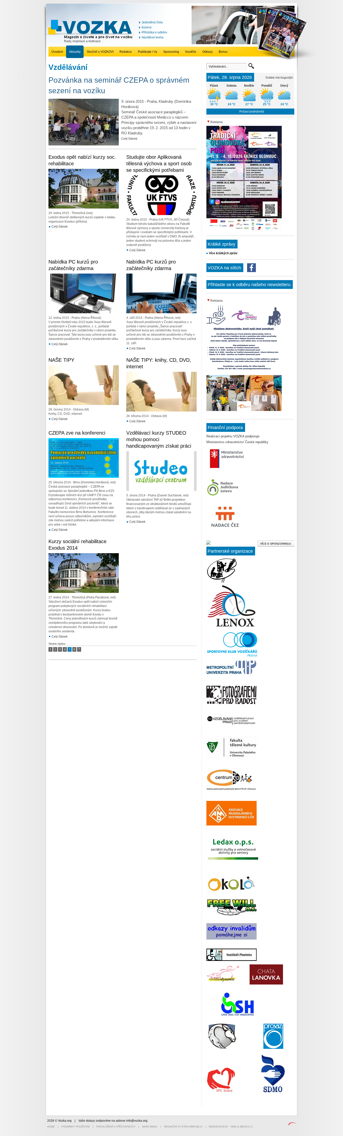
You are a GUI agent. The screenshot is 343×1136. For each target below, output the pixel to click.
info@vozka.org (136, 1120)
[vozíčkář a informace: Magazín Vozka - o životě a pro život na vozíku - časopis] (91, 38)
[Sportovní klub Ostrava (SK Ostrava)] (222, 1048)
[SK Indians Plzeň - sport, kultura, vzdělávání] (231, 627)
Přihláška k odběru (154, 32)
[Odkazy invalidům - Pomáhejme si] (231, 939)
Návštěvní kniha (152, 37)
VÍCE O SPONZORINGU (276, 543)
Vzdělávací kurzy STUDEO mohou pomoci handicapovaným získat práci (158, 439)
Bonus (223, 52)
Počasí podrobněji (251, 111)
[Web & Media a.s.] (292, 1124)
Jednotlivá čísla (152, 22)
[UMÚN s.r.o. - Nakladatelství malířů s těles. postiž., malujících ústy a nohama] (222, 582)
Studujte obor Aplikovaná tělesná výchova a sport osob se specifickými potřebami (159, 163)
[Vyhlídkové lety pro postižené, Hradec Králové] (237, 1015)
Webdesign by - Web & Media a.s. (231, 1126)
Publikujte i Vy (147, 52)
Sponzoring (171, 52)
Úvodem (57, 52)
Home (51, 1126)
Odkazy (207, 52)
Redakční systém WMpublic (183, 1126)
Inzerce (147, 27)
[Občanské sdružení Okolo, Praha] (231, 890)
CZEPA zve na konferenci (76, 433)
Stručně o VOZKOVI (100, 52)
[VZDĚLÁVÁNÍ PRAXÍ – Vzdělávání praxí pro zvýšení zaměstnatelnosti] (231, 725)
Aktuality (75, 52)
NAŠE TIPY (61, 360)
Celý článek (129, 138)
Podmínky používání (76, 1126)
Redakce (126, 52)
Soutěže (190, 52)
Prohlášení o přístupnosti (115, 1126)
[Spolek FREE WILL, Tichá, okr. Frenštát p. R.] (231, 915)
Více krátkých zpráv (223, 253)
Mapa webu (149, 1126)
